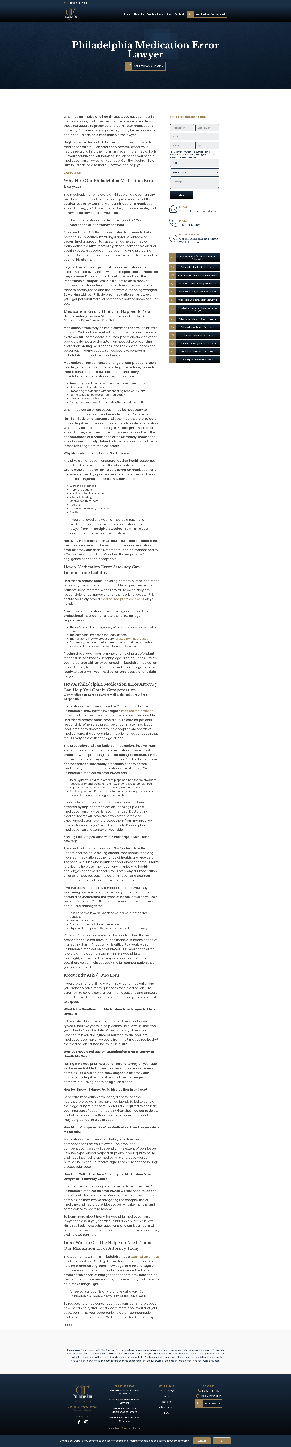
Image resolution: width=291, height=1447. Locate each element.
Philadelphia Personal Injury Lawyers (124, 1401)
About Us (139, 14)
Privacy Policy (166, 1407)
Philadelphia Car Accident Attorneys (124, 1392)
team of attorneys (145, 1257)
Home (127, 14)
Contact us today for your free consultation (82, 1408)
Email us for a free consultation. (198, 211)
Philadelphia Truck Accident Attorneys (124, 1419)
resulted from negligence (131, 639)
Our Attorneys (166, 1390)
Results (166, 1401)
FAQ (166, 1413)
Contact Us (72, 173)
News (167, 1396)
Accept (202, 1441)
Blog (168, 14)
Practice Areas (155, 14)
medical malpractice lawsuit (122, 599)
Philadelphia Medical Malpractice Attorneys (124, 1410)
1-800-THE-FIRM (77, 3)
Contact (179, 14)
